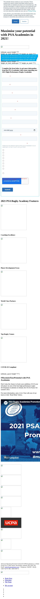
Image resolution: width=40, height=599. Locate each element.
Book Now (8, 578)
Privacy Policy (32, 11)
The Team (8, 582)
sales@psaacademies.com (12, 567)
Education (8, 580)
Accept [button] (15, 21)
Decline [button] (24, 21)
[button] (19, 55)
